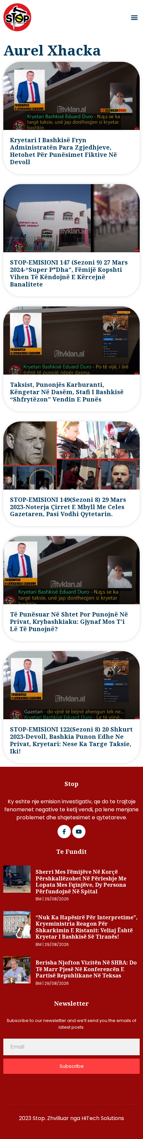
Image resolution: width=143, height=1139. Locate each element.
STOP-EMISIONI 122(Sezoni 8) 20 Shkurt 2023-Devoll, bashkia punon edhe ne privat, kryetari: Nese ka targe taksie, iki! (71, 740)
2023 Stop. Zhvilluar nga (50, 1118)
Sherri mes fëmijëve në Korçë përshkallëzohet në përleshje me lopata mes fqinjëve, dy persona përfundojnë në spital (81, 881)
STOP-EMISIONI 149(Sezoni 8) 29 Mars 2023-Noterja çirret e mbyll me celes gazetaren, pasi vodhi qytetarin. (68, 507)
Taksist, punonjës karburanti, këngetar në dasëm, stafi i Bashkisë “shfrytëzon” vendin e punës (67, 392)
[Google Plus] (78, 831)
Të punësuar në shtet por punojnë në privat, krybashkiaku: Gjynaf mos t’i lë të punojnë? (69, 621)
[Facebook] (64, 831)
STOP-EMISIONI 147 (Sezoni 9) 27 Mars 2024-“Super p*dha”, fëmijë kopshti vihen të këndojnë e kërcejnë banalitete (69, 273)
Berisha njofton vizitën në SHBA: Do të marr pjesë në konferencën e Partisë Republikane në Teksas (86, 969)
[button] (134, 17)
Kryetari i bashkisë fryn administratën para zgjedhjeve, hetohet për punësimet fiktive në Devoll (63, 151)
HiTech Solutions (102, 1118)
